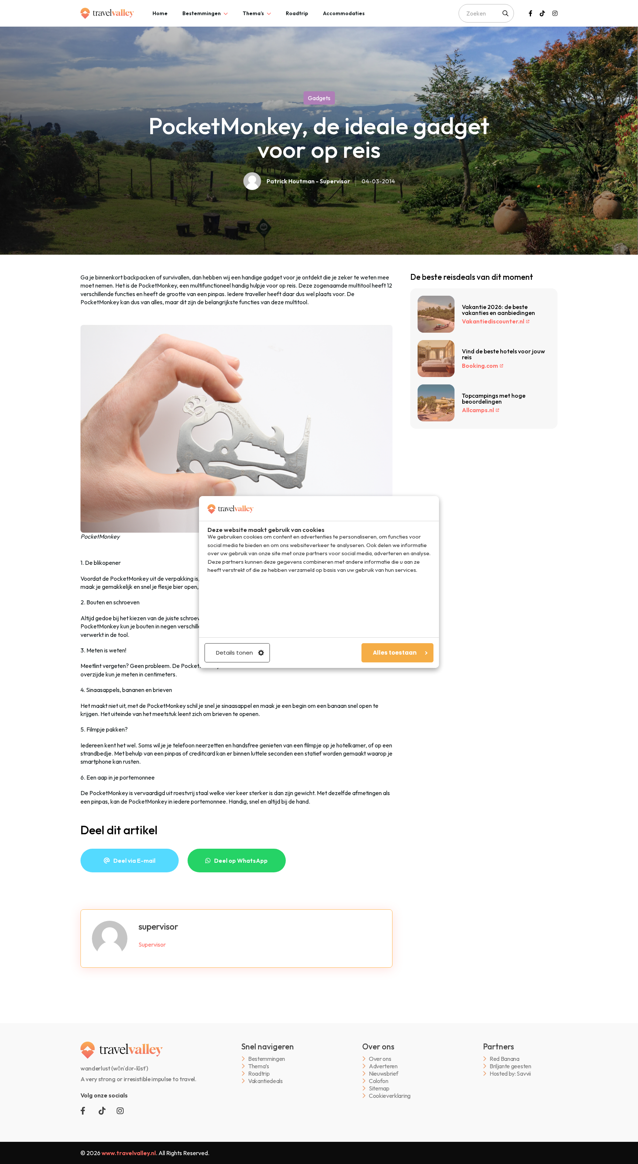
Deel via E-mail (134, 860)
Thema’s (253, 13)
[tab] (160, 13)
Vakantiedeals (265, 1081)
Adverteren (383, 1066)
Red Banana (504, 1058)
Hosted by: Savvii (510, 1073)
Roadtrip (297, 13)
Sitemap (379, 1088)
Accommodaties (344, 13)
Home (160, 13)
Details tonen (234, 652)
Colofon (378, 1081)
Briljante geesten (510, 1066)
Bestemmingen (201, 13)
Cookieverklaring (390, 1095)
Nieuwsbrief (383, 1073)
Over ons (380, 1058)
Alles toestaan (394, 652)
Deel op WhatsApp (241, 860)
